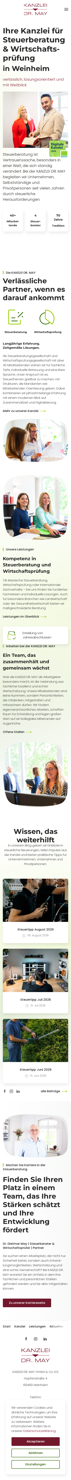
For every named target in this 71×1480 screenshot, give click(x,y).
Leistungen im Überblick (21, 616)
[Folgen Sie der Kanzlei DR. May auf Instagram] (35, 1339)
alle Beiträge (50, 1091)
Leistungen (37, 1326)
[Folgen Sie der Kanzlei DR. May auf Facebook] (26, 1339)
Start (7, 1326)
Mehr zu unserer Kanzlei (20, 411)
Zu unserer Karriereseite (27, 1303)
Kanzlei (19, 1326)
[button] (66, 9)
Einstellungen (35, 1464)
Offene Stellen (13, 732)
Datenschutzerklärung (39, 1431)
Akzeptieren (36, 1441)
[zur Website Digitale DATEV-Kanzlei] (58, 149)
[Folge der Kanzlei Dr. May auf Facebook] (5, 1091)
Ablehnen (35, 1453)
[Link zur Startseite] (35, 1355)
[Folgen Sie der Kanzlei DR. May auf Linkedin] (45, 1339)
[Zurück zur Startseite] (35, 9)
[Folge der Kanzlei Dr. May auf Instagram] (11, 1091)
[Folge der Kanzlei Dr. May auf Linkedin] (18, 1091)
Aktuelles (56, 1326)
